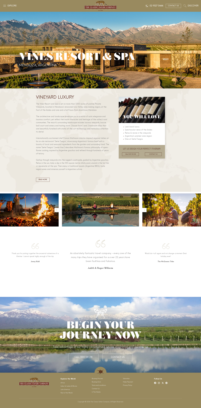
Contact (173, 6)
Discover (193, 6)
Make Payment (128, 382)
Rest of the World (66, 393)
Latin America (65, 389)
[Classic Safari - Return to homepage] (100, 6)
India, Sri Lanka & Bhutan (69, 386)
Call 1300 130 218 (130, 154)
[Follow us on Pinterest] (166, 383)
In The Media (96, 392)
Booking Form (96, 382)
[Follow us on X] (163, 383)
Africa (63, 383)
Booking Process (97, 378)
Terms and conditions (99, 385)
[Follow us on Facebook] (155, 383)
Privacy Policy (127, 385)
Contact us (153, 154)
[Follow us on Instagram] (159, 383)
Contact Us (118, 357)
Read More (43, 179)
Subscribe (126, 378)
